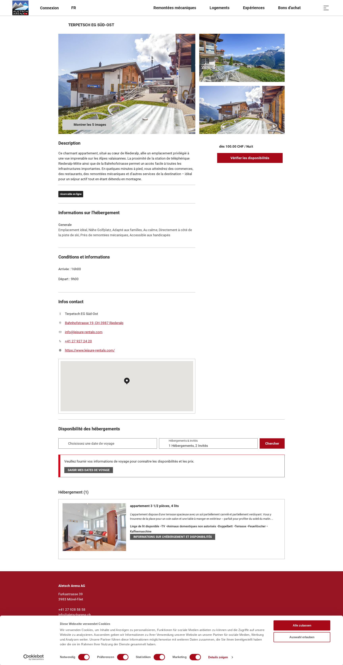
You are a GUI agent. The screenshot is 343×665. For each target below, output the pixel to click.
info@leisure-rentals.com (84, 332)
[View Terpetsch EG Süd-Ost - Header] (126, 84)
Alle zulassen (302, 625)
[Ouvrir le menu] (326, 8)
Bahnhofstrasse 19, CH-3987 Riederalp (94, 323)
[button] (91, 547)
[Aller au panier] (316, 8)
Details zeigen (218, 657)
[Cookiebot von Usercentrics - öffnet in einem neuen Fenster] (33, 657)
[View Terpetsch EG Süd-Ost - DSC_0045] (242, 110)
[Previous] (61, 25)
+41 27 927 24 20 (78, 341)
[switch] (122, 657)
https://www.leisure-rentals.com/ (90, 350)
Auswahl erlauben (301, 637)
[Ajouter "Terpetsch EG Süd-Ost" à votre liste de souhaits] (281, 25)
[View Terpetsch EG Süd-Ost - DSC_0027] (242, 58)
